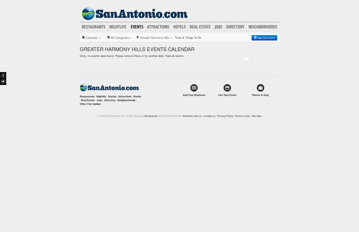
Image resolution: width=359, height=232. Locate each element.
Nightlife (118, 26)
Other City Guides (90, 104)
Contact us (209, 116)
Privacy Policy (225, 116)
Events (137, 26)
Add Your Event (266, 37)
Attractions (158, 26)
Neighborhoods (263, 26)
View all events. (174, 56)
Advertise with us (192, 116)
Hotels (179, 26)
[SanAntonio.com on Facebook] (3, 75)
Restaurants (93, 26)
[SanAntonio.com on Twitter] (3, 81)
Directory (236, 26)
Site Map (257, 116)
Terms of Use (242, 116)
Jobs (218, 26)
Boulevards (151, 116)
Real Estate (200, 26)
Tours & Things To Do (188, 37)
